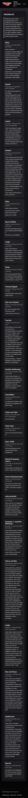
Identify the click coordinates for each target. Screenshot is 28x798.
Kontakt (19, 795)
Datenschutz (5, 795)
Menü (24, 4)
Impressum (13, 795)
